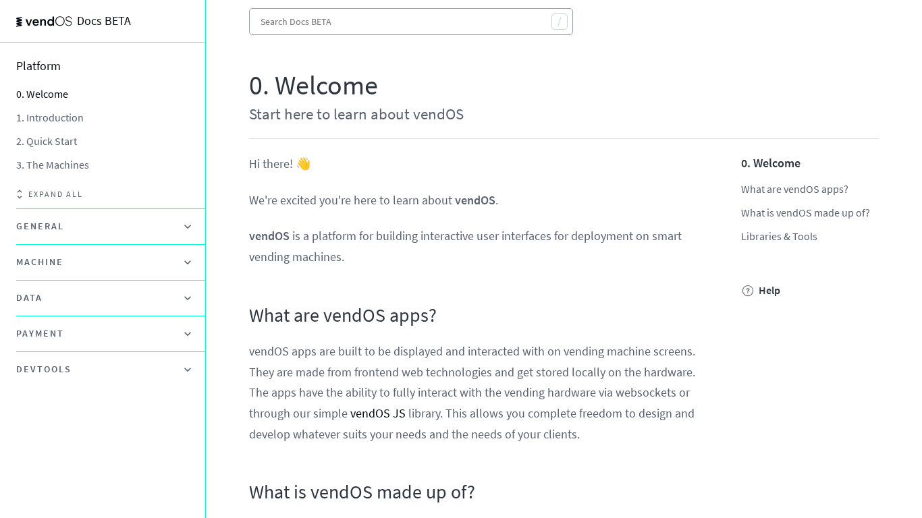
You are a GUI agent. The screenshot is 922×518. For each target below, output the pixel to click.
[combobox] (411, 21)
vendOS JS (378, 413)
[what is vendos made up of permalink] (242, 492)
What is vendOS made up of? (805, 212)
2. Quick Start (46, 141)
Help (769, 290)
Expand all (55, 194)
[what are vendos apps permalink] (242, 316)
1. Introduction (50, 117)
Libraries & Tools (779, 236)
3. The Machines (52, 164)
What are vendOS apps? (794, 189)
